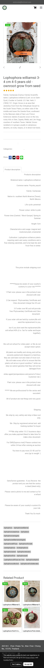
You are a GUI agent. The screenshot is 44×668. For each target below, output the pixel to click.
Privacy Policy (30, 657)
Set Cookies (16, 664)
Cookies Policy (8, 660)
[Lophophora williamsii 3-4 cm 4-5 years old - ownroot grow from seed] (22, 42)
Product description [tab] (12, 169)
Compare (24, 143)
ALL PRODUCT (18, 149)
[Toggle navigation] (41, 7)
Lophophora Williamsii (33, 149)
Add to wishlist (10, 143)
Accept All (28, 664)
